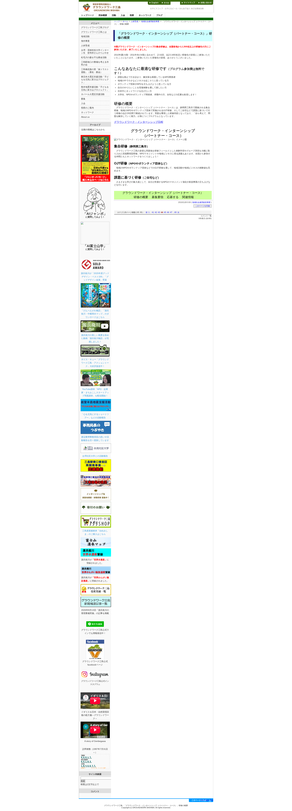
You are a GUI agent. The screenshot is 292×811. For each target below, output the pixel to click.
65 (175, 212)
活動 (114, 15)
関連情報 (188, 197)
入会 (123, 15)
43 (159, 212)
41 (153, 212)
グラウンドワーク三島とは (94, 32)
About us (85, 117)
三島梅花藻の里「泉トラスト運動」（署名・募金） (95, 70)
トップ (117, 21)
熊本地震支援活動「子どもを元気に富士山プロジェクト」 (95, 88)
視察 (132, 15)
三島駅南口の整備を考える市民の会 (95, 63)
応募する (173, 197)
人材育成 (134, 21)
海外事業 (85, 41)
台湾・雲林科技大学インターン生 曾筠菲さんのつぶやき (95, 51)
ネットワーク (145, 15)
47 (171, 212)
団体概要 (103, 15)
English (154, 2)
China (175, 2)
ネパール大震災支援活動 (92, 94)
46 (168, 212)
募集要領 (157, 197)
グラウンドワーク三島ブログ (95, 27)
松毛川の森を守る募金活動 (94, 57)
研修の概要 (141, 197)
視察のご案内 (87, 108)
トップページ (87, 15)
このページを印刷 (202, 206)
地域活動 (85, 36)
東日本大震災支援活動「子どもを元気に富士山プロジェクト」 (95, 80)
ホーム (125, 21)
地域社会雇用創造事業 (150, 21)
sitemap (188, 2)
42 (156, 212)
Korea (165, 2)
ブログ (159, 15)
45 (165, 212)
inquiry (205, 2)
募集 (83, 99)
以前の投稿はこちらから (93, 129)
